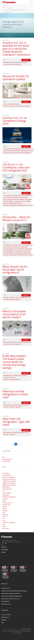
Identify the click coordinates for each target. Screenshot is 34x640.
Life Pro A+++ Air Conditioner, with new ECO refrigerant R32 (16, 167)
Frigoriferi (6, 297)
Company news (6, 461)
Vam (3, 524)
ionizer (4, 526)
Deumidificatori (17, 62)
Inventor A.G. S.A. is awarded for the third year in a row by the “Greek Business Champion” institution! (16, 48)
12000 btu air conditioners (9, 481)
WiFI (7, 253)
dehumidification (7, 489)
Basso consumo (20, 106)
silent (3, 512)
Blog (2, 622)
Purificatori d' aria (6, 604)
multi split (5, 499)
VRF (3, 518)
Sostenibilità (4, 549)
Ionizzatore (12, 106)
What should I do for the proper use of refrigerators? (15, 269)
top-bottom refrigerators (9, 497)
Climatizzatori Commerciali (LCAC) (10, 598)
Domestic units (6, 505)
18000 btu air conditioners (9, 483)
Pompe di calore (5, 588)
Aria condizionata (8, 148)
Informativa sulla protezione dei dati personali (19, 631)
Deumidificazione (8, 62)
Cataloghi (3, 620)
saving (4, 501)
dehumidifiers (6, 487)
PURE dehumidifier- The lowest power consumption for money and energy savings (14, 362)
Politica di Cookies (17, 633)
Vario (3, 520)
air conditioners (6, 475)
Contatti (3, 552)
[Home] (9, 2)
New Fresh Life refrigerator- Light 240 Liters (16, 421)
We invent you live (7, 459)
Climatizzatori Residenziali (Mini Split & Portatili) (14, 591)
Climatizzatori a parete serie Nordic (10, 593)
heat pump (5, 514)
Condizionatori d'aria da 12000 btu (15, 199)
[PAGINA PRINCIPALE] (5, 8)
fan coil (4, 516)
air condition (5, 473)
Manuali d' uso (5, 617)
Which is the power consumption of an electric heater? (14, 314)
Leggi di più (25, 60)
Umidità (11, 379)
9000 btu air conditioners (8, 479)
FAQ (3, 457)
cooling (4, 508)
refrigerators (5, 495)
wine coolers (5, 528)
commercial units (7, 503)
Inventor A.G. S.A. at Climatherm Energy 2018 (14, 121)
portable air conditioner (8, 522)
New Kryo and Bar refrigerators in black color (15, 394)
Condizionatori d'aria (19, 148)
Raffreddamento (15, 150)
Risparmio (27, 106)
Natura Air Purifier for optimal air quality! (15, 77)
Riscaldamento (27, 152)
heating (4, 506)
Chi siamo (3, 547)
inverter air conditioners (8, 477)
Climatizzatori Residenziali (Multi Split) (11, 596)
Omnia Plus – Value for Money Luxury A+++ (16, 218)
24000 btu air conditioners (9, 485)
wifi (3, 491)
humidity (4, 510)
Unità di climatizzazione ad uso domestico (14, 377)
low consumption (6, 493)
